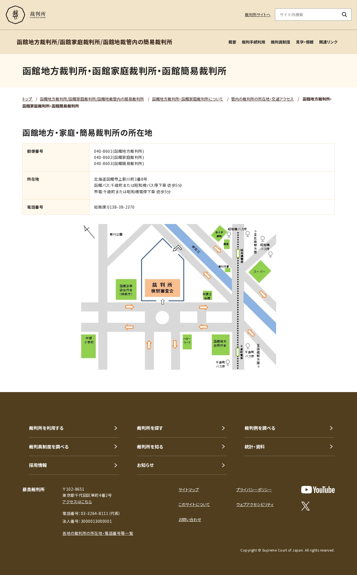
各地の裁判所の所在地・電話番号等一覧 (97, 533)
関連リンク (328, 42)
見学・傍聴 (304, 42)
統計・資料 (255, 446)
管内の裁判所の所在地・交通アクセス (262, 99)
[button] (337, 372)
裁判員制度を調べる (49, 446)
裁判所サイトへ (258, 14)
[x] (305, 506)
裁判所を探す (150, 427)
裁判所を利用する (46, 427)
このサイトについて (194, 504)
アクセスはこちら (77, 501)
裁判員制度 (280, 42)
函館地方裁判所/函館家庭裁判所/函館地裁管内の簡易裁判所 (92, 99)
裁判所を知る (150, 446)
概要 (232, 42)
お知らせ (145, 465)
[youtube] (318, 489)
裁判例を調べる (260, 427)
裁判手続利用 (253, 42)
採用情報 (38, 465)
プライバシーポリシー (254, 489)
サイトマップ (188, 489)
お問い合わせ (189, 519)
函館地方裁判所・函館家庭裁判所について (187, 99)
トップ (27, 99)
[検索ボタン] (344, 14)
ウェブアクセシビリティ (255, 504)
